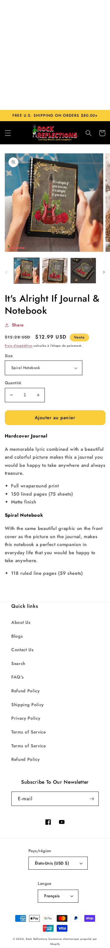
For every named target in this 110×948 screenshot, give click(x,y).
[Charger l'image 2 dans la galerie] (54, 270)
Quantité (13, 383)
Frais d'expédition (19, 345)
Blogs (17, 636)
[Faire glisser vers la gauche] (6, 272)
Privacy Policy (25, 718)
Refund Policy (25, 691)
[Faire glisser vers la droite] (104, 272)
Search (18, 663)
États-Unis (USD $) (52, 863)
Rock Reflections (36, 939)
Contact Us (22, 650)
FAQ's (17, 677)
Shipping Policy (27, 705)
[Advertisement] (55, 55)
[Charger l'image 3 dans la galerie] (83, 270)
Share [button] (18, 325)
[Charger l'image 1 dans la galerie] (26, 270)
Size (9, 356)
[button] (7, 133)
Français (52, 896)
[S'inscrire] (91, 799)
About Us (20, 622)
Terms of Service (28, 732)
